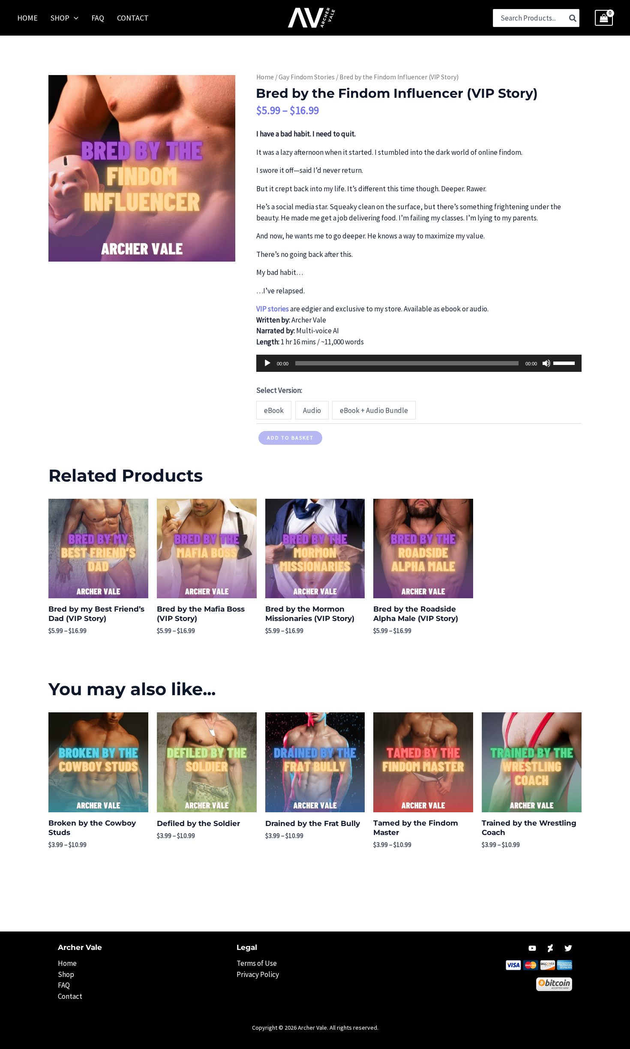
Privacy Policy (258, 974)
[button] (73, 18)
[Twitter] (568, 948)
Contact (70, 996)
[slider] (565, 362)
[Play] (267, 363)
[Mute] (546, 363)
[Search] (573, 18)
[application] (418, 363)
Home (265, 77)
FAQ (64, 985)
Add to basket (290, 437)
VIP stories (272, 308)
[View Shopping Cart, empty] (604, 18)
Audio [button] (312, 410)
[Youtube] (532, 948)
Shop (66, 974)
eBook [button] (274, 410)
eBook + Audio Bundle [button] (374, 410)
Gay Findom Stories (307, 77)
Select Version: (279, 390)
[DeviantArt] (550, 948)
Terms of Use (257, 963)
